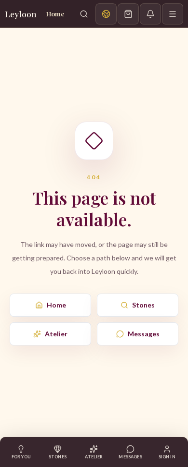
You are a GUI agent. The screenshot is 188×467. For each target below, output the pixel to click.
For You (21, 456)
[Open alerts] (150, 14)
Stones (143, 305)
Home (56, 305)
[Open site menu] (172, 14)
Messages (144, 334)
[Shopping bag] (128, 14)
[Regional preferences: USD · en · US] (106, 14)
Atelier (56, 334)
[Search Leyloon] (83, 14)
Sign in (167, 456)
